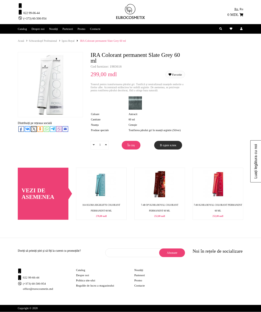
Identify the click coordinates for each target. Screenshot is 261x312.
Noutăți (53, 28)
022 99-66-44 (31, 13)
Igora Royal (68, 40)
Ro (236, 9)
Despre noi (38, 28)
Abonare (172, 252)
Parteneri (67, 28)
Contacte (95, 28)
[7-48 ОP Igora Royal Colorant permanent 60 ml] (159, 197)
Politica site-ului (85, 280)
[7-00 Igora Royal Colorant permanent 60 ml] (217, 197)
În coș (131, 145)
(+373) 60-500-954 (34, 18)
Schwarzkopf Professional (43, 40)
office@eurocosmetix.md (38, 288)
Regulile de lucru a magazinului (95, 285)
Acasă (21, 40)
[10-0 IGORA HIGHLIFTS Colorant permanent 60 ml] (101, 197)
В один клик (168, 145)
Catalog (22, 28)
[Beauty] (130, 18)
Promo (81, 28)
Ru (241, 9)
